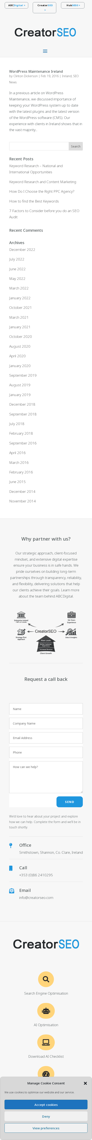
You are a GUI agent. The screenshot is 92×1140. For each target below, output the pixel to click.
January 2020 (20, 365)
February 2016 (21, 472)
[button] (85, 1083)
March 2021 (19, 317)
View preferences (46, 1128)
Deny (46, 1116)
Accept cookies (46, 1104)
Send (69, 802)
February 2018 (21, 433)
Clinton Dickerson (25, 76)
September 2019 (23, 375)
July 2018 (16, 423)
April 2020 (17, 355)
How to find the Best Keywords (34, 201)
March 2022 (19, 288)
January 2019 (20, 394)
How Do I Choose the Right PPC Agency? (41, 191)
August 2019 (19, 384)
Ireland (67, 76)
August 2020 (19, 346)
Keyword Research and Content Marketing (42, 181)
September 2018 (23, 414)
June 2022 (17, 268)
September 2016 (23, 443)
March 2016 (19, 462)
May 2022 (17, 278)
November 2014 (22, 501)
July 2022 (16, 259)
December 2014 (22, 491)
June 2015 (17, 481)
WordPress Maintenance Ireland (36, 71)
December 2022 (22, 249)
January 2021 (20, 326)
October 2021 (20, 307)
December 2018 (22, 404)
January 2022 (20, 297)
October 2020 (20, 336)
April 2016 (17, 452)
